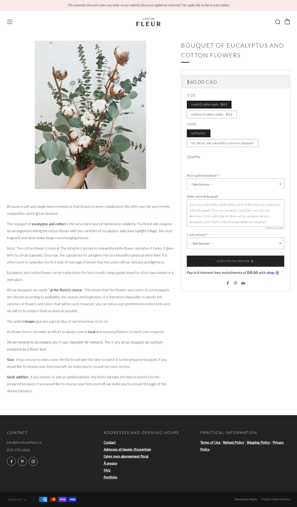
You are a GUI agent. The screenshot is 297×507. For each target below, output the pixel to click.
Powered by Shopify (246, 499)
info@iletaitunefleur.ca (24, 442)
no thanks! (198, 133)
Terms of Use (210, 442)
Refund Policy (233, 442)
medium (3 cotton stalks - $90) (211, 114)
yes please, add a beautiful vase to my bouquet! (222, 143)
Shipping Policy (258, 442)
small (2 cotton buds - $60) (209, 104)
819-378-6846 (18, 450)
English (14, 499)
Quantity (193, 157)
